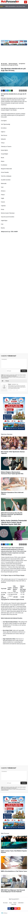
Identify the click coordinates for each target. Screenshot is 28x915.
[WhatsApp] (10, 90)
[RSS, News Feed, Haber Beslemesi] (19, 908)
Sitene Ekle (13, 904)
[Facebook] (2, 90)
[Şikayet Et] (25, 390)
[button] (22, 90)
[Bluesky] (6, 90)
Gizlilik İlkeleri (21, 902)
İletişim (14, 902)
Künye (10, 902)
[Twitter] (4, 90)
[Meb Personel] (10, 2)
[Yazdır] (20, 90)
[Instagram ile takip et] (15, 908)
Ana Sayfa (5, 63)
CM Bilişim (5, 913)
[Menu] (25, 2)
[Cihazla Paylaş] (12, 90)
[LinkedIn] (8, 90)
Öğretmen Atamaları (13, 63)
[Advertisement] (14, 23)
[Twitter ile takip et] (12, 908)
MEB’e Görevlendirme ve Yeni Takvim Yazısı (15, 6)
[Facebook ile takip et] (9, 908)
